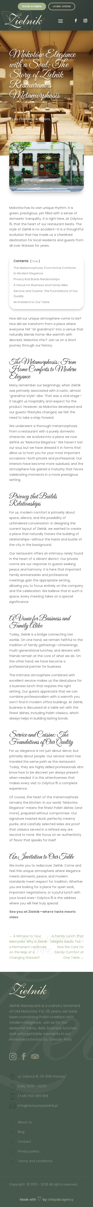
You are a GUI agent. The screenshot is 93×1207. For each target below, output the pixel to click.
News (13, 119)
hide (35, 261)
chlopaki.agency (60, 1199)
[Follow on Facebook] (75, 20)
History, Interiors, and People (46, 119)
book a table (32, 6)
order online (62, 6)
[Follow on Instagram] (85, 20)
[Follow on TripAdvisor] (34, 1056)
